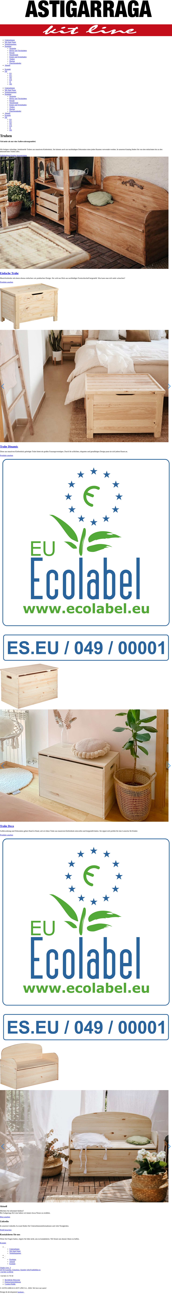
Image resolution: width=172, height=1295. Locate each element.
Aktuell (7, 65)
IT (10, 82)
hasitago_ (21, 1292)
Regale (12, 53)
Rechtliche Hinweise (12, 1280)
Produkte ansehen (6, 282)
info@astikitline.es (33, 1270)
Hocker (12, 61)
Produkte (8, 46)
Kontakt (8, 69)
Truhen (12, 59)
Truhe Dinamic (9, 446)
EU (10, 76)
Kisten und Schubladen (18, 57)
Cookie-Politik (10, 1284)
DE (6, 71)
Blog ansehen (5, 1217)
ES (10, 73)
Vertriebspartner (10, 44)
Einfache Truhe (9, 273)
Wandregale (13, 55)
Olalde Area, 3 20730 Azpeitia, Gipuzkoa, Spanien (13, 1269)
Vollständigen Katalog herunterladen (13, 155)
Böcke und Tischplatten (18, 51)
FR (10, 78)
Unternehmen (10, 40)
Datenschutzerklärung (13, 1282)
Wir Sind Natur (10, 42)
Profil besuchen (5, 1230)
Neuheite (12, 48)
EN (10, 80)
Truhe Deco (7, 826)
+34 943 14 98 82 (6, 1272)
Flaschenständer (15, 63)
